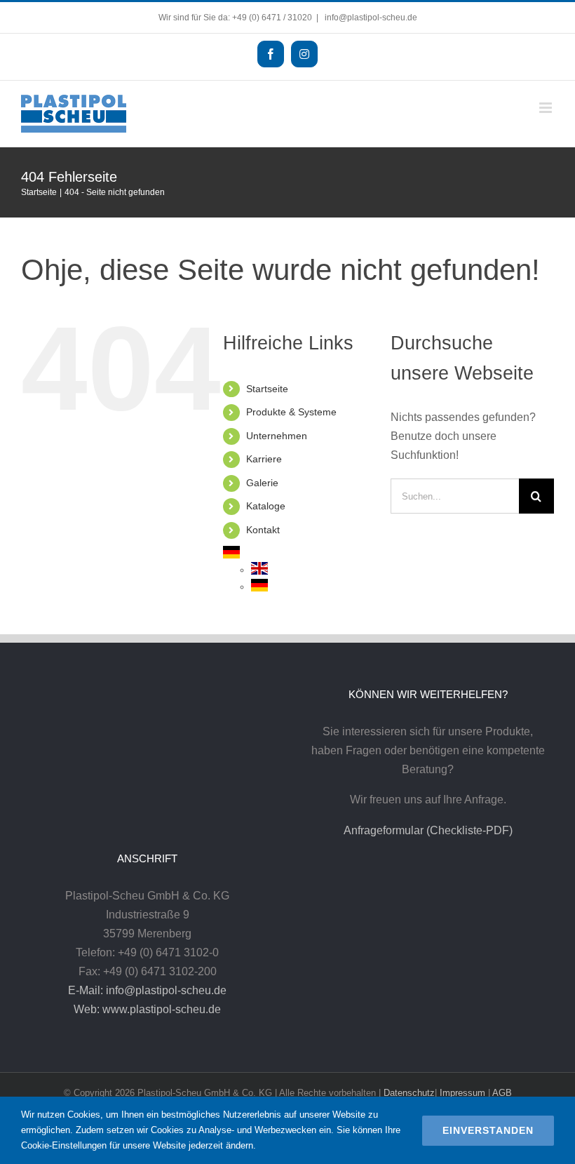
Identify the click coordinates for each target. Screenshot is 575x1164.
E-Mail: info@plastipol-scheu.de (147, 990)
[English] (259, 569)
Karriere (264, 458)
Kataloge (265, 505)
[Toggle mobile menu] (546, 107)
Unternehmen (276, 435)
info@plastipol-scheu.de (370, 17)
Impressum (462, 1093)
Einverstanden (488, 1130)
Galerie (262, 482)
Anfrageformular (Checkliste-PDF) (428, 830)
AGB (502, 1093)
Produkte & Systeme (291, 411)
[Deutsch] (231, 553)
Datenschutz (409, 1093)
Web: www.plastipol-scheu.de (147, 1009)
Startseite (267, 388)
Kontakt (263, 529)
